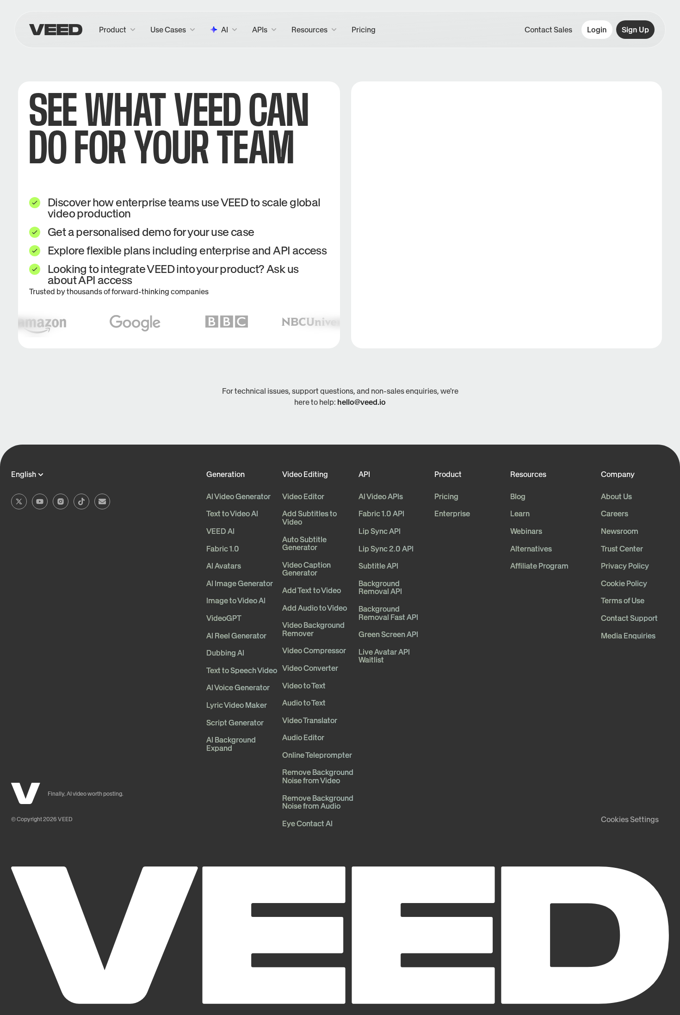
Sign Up (635, 29)
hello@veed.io (361, 402)
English (23, 474)
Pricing (364, 29)
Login (597, 29)
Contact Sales (548, 29)
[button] (264, 29)
